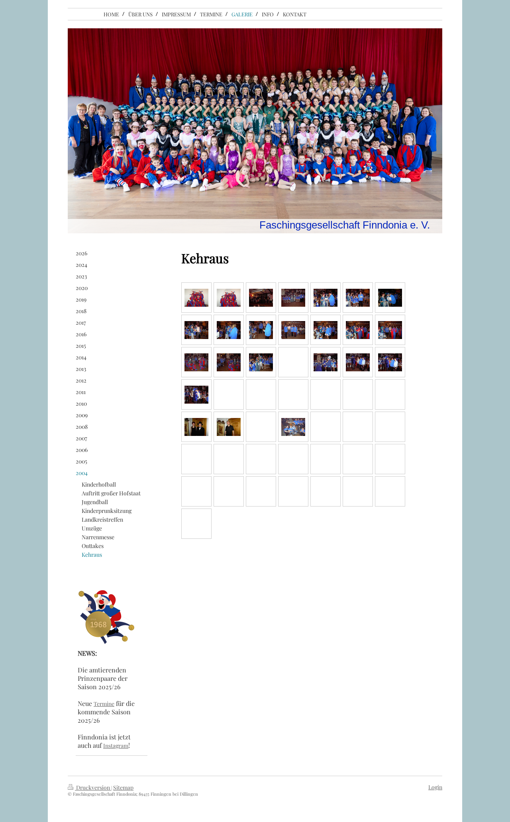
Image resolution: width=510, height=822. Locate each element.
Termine (104, 704)
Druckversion (93, 787)
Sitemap (123, 787)
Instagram (115, 745)
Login (435, 787)
